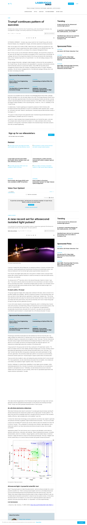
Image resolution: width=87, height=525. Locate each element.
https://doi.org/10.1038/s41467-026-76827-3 (41, 505)
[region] (31, 195)
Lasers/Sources (28, 11)
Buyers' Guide (59, 11)
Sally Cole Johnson (12, 230)
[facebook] (26, 37)
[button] (9, 4)
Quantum (41, 11)
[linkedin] (29, 37)
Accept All (81, 522)
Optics (35, 11)
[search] (11, 4)
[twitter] (31, 37)
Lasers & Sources (12, 215)
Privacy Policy (38, 522)
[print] (53, 37)
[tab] (11, 192)
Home (9, 17)
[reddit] (33, 37)
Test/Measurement (49, 11)
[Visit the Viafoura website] (51, 197)
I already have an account (31, 207)
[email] (35, 37)
